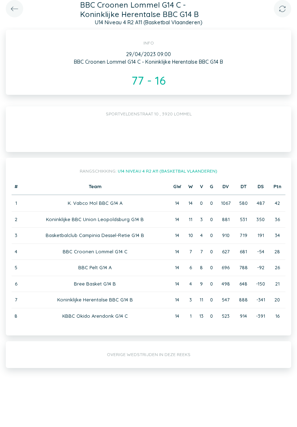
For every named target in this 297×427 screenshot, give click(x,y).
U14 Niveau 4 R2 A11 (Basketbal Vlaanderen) (167, 171)
